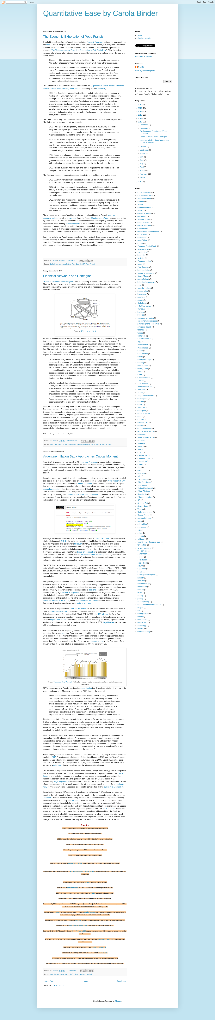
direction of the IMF (83, 601)
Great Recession (144, 225)
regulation (141, 297)
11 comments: (72, 441)
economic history (65, 264)
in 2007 (53, 757)
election (140, 402)
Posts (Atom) (59, 985)
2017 (140, 108)
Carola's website (144, 38)
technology (141, 626)
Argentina (75, 592)
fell (106, 568)
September (144, 150)
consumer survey (96, 641)
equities (140, 536)
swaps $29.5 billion (75, 863)
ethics (139, 405)
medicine (141, 581)
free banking (142, 551)
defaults (87, 882)
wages (140, 333)
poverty (140, 599)
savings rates (142, 614)
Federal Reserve (144, 198)
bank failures (59, 444)
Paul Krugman (143, 267)
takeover (78, 544)
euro (139, 285)
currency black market (113, 787)
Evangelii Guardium (94, 42)
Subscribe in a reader (143, 57)
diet (138, 530)
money (140, 243)
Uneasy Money (143, 515)
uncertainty (141, 237)
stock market (142, 620)
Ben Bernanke (143, 249)
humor (140, 417)
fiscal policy (142, 252)
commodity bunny (144, 518)
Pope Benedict (72, 223)
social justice (142, 369)
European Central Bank (146, 246)
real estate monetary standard (149, 605)
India (139, 342)
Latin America (142, 384)
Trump (140, 393)
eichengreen (142, 399)
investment (141, 294)
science (140, 617)
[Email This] (80, 260)
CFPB (139, 452)
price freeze (103, 952)
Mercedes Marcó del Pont (78, 925)
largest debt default (58, 619)
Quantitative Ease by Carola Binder (100, 13)
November (144, 128)
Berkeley (141, 258)
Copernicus (142, 461)
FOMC (140, 210)
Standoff (57, 912)
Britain (140, 449)
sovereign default (86, 974)
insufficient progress (105, 939)
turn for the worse (78, 609)
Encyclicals (71, 218)
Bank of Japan (143, 276)
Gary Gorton (142, 470)
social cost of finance (145, 437)
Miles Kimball (142, 345)
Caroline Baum (143, 455)
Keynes (140, 381)
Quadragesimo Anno (99, 218)
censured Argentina (88, 462)
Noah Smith (142, 494)
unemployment (143, 222)
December (144, 125)
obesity (140, 596)
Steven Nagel (142, 506)
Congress (141, 336)
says (63, 633)
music (139, 593)
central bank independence (148, 231)
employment (142, 234)
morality (140, 590)
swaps (67, 904)
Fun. (139, 467)
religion (140, 608)
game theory (142, 554)
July (142, 157)
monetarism (142, 587)
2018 (140, 105)
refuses (75, 800)
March (142, 171)
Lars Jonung (142, 485)
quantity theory (143, 602)
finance (98, 444)
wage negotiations (61, 781)
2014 (140, 118)
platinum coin (142, 422)
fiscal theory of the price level (148, 542)
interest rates (142, 291)
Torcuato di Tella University (63, 682)
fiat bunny (141, 539)
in (69, 592)
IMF (71, 974)
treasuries (141, 440)
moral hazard (142, 366)
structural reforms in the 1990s (56, 601)
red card (47, 798)
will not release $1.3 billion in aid (82, 871)
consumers (141, 216)
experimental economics (147, 321)
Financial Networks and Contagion (67, 276)
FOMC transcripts (144, 306)
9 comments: (71, 260)
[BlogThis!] (83, 260)
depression (141, 527)
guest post (141, 411)
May (142, 164)
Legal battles (108, 622)
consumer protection (145, 318)
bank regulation (70, 444)
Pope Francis (90, 264)
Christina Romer (143, 378)
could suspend (109, 808)
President (141, 390)
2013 (140, 122)
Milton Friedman (143, 491)
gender (140, 557)
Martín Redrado (89, 912)
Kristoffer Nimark (144, 482)
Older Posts (121, 981)
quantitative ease (144, 428)
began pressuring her (86, 552)
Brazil (139, 372)
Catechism (100, 88)
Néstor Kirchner (102, 538)
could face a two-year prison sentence (82, 494)
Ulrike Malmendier (144, 512)
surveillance (142, 623)
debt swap (57, 765)
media (48, 45)
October (143, 147)
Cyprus (140, 464)
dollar (139, 533)
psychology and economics (148, 324)
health (139, 572)
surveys (140, 300)
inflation (65, 592)
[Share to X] (86, 260)
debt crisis (93, 590)
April (142, 167)
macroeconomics (144, 196)
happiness (141, 569)
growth (140, 566)
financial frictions (144, 288)
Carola (141, 67)
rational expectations (145, 431)
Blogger (118, 1001)
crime (139, 521)
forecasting (141, 545)
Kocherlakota (142, 479)
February (144, 174)
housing (140, 363)
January (143, 177)
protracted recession (58, 611)
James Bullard (143, 279)
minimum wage (143, 584)
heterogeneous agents (146, 575)
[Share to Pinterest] (91, 260)
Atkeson (140, 446)
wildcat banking (143, 632)
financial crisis (107, 444)
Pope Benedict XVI (78, 264)
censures (95, 947)
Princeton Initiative (144, 497)
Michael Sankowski (145, 488)
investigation (86, 688)
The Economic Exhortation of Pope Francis (73, 36)
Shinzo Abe (142, 309)
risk (138, 611)
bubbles (140, 315)
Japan (139, 264)
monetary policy (143, 192)
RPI (138, 500)
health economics (144, 414)
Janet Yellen (142, 240)
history (140, 357)
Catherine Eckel (143, 458)
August (143, 153)
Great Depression (144, 339)
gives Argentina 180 (79, 931)
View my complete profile (145, 71)
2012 (140, 182)
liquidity (140, 578)
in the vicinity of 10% (116, 481)
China (139, 375)
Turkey (140, 509)
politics (140, 426)
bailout (52, 444)
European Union (89, 444)
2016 (140, 112)
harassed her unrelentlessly (92, 554)
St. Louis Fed (142, 503)
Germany (141, 473)
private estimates (85, 484)
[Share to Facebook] (88, 260)
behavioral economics (146, 282)
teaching (140, 330)
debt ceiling (142, 524)
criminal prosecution (51, 489)
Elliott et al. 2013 (88, 331)
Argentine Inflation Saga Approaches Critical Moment (80, 456)
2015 (140, 115)
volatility (140, 629)
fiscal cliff (141, 408)
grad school (142, 563)
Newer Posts (49, 981)
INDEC (63, 541)
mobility (140, 420)
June (142, 160)
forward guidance (144, 548)
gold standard (142, 560)
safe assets (141, 434)
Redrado (78, 920)
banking (79, 444)
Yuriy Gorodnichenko (145, 396)
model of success (83, 603)
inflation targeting (144, 207)
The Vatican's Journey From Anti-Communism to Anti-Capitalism (78, 50)
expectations (142, 228)
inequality (141, 255)
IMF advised (103, 614)
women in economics (145, 273)
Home (85, 981)
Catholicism (54, 264)
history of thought (144, 360)
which (95, 601)
